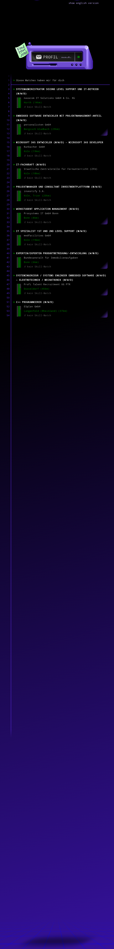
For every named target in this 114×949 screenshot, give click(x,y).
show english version (84, 3)
